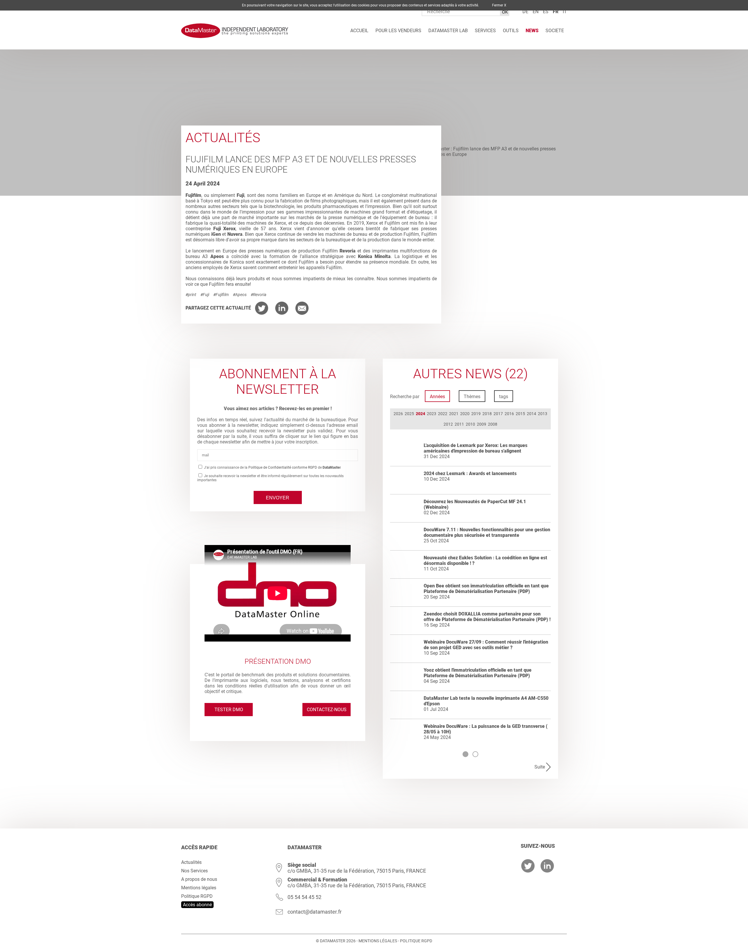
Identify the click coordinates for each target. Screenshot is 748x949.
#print (191, 294)
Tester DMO (228, 709)
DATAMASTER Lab (448, 30)
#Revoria (258, 294)
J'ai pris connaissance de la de (272, 467)
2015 (520, 413)
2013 (542, 413)
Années (437, 396)
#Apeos (240, 294)
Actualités (191, 862)
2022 (442, 413)
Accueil (359, 30)
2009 (481, 424)
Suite (539, 767)
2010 (470, 424)
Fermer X (499, 5)
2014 (531, 413)
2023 (431, 413)
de (525, 11)
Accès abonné (197, 904)
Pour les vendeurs (398, 30)
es (545, 11)
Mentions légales (198, 887)
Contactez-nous (327, 709)
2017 (498, 413)
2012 (448, 424)
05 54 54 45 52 (304, 897)
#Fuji (204, 294)
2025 (409, 413)
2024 (420, 413)
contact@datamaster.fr (315, 912)
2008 (492, 424)
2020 (465, 413)
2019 (476, 413)
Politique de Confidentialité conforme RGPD (282, 467)
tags (503, 396)
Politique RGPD (197, 896)
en (536, 11)
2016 (509, 413)
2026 (398, 413)
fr (555, 11)
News (532, 30)
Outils (511, 30)
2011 (459, 424)
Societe (555, 30)
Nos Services (194, 871)
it (565, 11)
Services (485, 30)
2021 (453, 413)
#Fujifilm (221, 294)
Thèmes (472, 396)
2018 (487, 413)
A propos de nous (199, 879)
